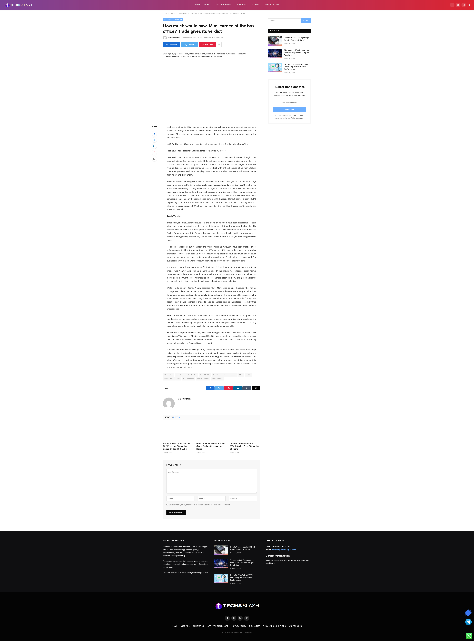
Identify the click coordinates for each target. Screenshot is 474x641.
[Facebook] (154, 133)
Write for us (295, 626)
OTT (178, 379)
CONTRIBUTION (272, 5)
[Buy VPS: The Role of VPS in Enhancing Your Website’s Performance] (275, 67)
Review (255, 5)
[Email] (154, 158)
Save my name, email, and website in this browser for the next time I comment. (199, 505)
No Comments (205, 38)
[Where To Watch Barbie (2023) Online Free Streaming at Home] (245, 431)
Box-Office (180, 375)
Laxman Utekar (230, 375)
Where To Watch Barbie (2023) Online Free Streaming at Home (244, 446)
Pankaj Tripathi (203, 379)
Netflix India (169, 379)
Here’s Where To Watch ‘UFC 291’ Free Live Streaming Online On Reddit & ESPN (177, 446)
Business (241, 5)
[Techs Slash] (19, 5)
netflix (248, 375)
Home (197, 5)
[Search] (469, 5)
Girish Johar (192, 375)
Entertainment (223, 5)
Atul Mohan (168, 375)
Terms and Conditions (274, 626)
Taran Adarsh (217, 379)
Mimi (241, 375)
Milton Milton (175, 38)
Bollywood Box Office (173, 19)
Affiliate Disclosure (217, 626)
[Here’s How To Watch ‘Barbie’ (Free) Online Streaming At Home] (211, 431)
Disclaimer (254, 626)
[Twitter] (154, 139)
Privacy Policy (291, 118)
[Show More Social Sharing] (219, 44)
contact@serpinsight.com (284, 550)
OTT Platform (188, 379)
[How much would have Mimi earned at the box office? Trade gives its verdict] (211, 89)
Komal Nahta (205, 375)
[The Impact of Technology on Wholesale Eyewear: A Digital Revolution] (275, 53)
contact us (198, 626)
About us (185, 626)
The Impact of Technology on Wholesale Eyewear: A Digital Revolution (296, 52)
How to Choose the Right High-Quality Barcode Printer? (297, 39)
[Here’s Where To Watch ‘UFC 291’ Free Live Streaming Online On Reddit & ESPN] (178, 431)
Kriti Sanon (217, 375)
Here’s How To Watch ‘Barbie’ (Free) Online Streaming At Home (210, 446)
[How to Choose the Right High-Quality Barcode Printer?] (275, 41)
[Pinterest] (154, 152)
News (207, 5)
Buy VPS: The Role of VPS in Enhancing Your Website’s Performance (296, 66)
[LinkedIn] (154, 146)
